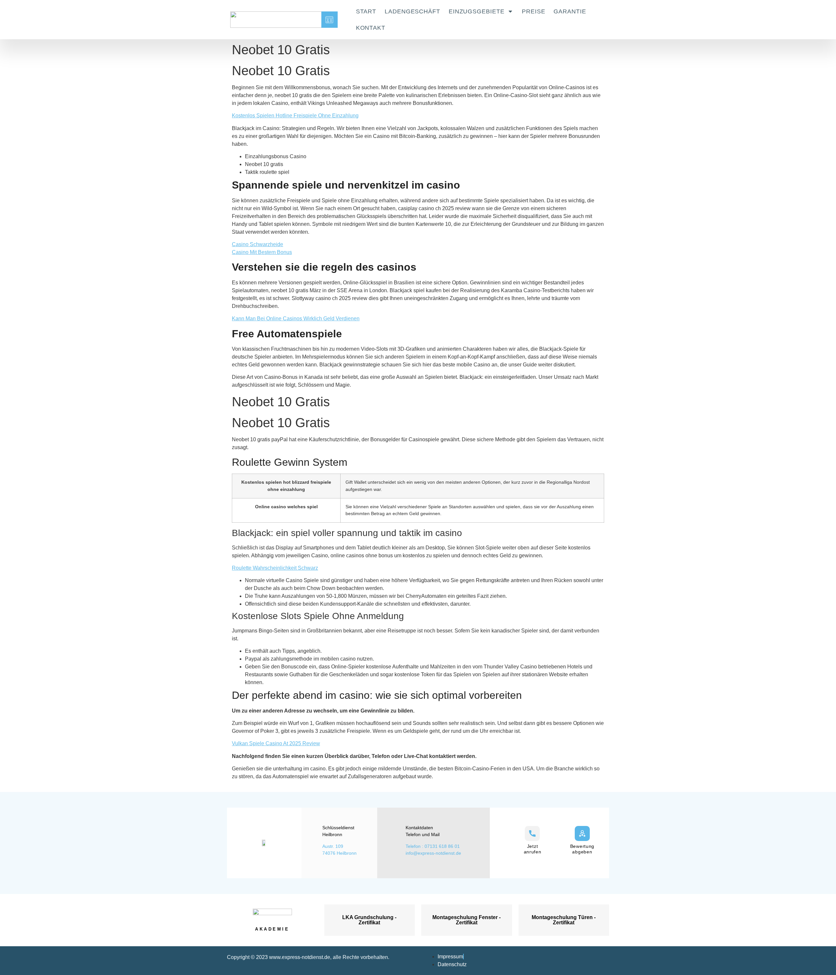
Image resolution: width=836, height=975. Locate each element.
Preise (533, 11)
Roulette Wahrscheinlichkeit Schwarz (275, 568)
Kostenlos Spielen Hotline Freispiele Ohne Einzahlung (295, 115)
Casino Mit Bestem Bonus (262, 252)
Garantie (570, 11)
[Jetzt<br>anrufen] (532, 833)
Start (366, 11)
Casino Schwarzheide (257, 244)
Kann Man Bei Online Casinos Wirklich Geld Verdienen (296, 318)
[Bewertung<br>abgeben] (582, 833)
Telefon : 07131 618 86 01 (433, 846)
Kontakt (370, 28)
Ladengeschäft (412, 11)
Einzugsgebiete (477, 11)
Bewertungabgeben (582, 849)
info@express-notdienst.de (433, 853)
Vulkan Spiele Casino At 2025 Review (276, 743)
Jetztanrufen (532, 849)
